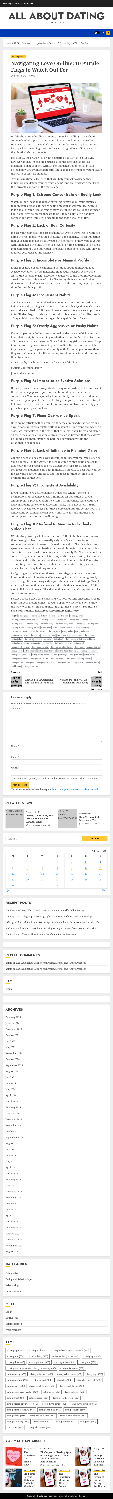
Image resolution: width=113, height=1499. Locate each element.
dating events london (20, 658)
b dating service (18, 623)
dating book (58, 639)
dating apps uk (63, 635)
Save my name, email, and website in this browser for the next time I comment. (55, 778)
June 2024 (11, 1083)
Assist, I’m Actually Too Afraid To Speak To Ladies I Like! (39, 818)
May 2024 (11, 1089)
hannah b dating (92, 662)
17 (86, 873)
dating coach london (40, 647)
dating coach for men (20, 647)
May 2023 (11, 1161)
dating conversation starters (61, 647)
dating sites (30, 662)
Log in (9, 1311)
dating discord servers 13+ (69, 650)
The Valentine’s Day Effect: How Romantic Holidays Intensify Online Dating (45, 910)
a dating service (48, 619)
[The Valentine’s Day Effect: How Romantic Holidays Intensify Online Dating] (14, 1456)
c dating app (80, 623)
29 (57, 885)
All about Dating (56, 16)
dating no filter (17, 662)
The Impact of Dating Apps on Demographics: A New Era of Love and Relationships (49, 916)
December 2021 (14, 1239)
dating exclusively (57, 658)
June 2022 (11, 1209)
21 (42, 879)
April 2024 (11, 1095)
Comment (17, 708)
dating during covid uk (21, 654)
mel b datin (16, 666)
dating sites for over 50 (46, 662)
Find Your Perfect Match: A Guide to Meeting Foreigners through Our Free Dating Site (51, 928)
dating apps (35, 635)
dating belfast (17, 639)
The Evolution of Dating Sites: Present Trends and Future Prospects (41, 934)
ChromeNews (65, 1495)
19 (13, 879)
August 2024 (12, 1071)
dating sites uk (78, 662)
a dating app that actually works (42, 615)
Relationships (13, 1285)
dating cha (48, 643)
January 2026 (12, 1023)
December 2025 (14, 1029)
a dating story (73, 619)
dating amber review (20, 635)
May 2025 (11, 1047)
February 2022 (13, 1227)
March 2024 (12, 1101)
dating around (76, 635)
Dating (9, 988)
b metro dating (32, 623)
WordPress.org (13, 1329)
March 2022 (12, 1221)
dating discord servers (47, 650)
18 (100, 873)
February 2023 (13, 1179)
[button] (4, 32)
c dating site (46, 627)
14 (42, 873)
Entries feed (12, 1317)
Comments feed (14, 1323)
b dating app (87, 619)
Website (15, 767)
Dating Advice (13, 1273)
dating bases (89, 635)
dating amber (67, 631)
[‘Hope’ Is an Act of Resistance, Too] (67, 818)
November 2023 (14, 1125)
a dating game (76, 615)
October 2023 (13, 1131)
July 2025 (10, 1041)
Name (15, 746)
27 (27, 885)
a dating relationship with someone (25, 619)
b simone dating (47, 623)
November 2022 (14, 1197)
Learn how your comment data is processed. (75, 789)
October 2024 (13, 1059)
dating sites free (64, 662)
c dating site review (19, 631)
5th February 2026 (51, 1465)
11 (100, 867)
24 (86, 879)
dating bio (29, 639)
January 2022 (12, 1233)
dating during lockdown (41, 654)
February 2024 (13, 1107)
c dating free (93, 623)
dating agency (54, 631)
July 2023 (10, 1149)
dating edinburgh (60, 654)
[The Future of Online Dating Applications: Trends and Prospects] (83, 1478)
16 (71, 873)
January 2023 (12, 1185)
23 (71, 879)
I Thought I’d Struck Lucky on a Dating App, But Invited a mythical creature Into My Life (52, 922)
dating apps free (48, 635)
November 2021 (14, 1245)
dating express (85, 658)
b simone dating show (64, 623)
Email (15, 756)
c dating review (33, 627)
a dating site (61, 619)
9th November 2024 (37, 825)
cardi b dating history (37, 631)
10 (86, 867)
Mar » (104, 890)
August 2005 (12, 1251)
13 (27, 873)
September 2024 (14, 1065)
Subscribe (108, 33)
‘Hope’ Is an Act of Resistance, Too (89, 819)
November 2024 (14, 1053)
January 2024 (12, 1113)
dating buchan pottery (33, 643)
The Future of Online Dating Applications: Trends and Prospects (101, 1484)
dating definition (93, 647)
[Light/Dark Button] (97, 32)
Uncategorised (18, 56)
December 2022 (14, 1191)
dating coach (79, 643)
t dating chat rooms (30, 666)
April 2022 (11, 1215)
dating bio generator (43, 639)
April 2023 (11, 1167)
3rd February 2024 (31, 76)
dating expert (72, 658)
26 (13, 885)
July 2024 (10, 1077)
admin (16, 76)
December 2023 (14, 1119)
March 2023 (12, 1173)
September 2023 (14, 1137)
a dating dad (63, 615)
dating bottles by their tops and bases (80, 639)
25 (100, 879)
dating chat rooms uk (63, 643)
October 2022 (13, 1203)
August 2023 (12, 1143)
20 (27, 879)
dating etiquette (76, 654)
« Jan (8, 890)
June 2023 (11, 1155)
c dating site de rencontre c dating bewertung (71, 627)
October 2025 (13, 1035)
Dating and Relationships (19, 1279)
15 (57, 873)
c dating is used (18, 627)
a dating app (23, 615)
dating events (89, 654)
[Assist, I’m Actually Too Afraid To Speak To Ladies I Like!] (15, 818)
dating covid (79, 647)
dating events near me (39, 658)
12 (13, 873)
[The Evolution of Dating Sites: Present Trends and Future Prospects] (48, 1478)
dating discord (30, 650)
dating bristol (17, 643)
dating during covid (90, 650)
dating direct (17, 650)
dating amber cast (82, 631)
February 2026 (13, 1017)
